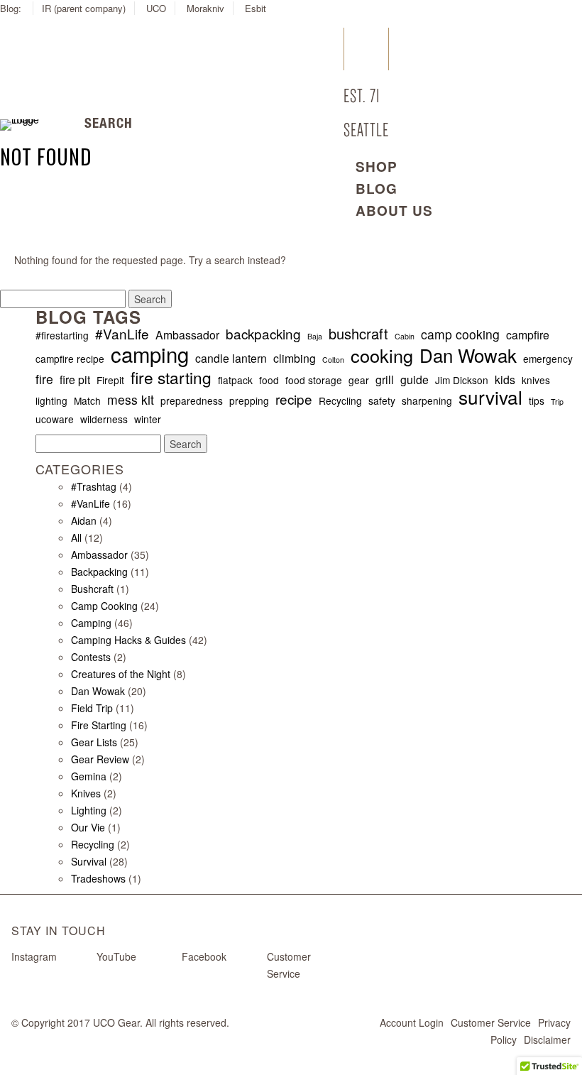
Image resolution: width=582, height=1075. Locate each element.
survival (490, 396)
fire (44, 379)
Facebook (204, 956)
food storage (313, 380)
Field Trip (92, 708)
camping (150, 353)
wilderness (104, 419)
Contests (91, 657)
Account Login (412, 1022)
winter (147, 419)
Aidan (84, 520)
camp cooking (460, 334)
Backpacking (99, 571)
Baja (314, 336)
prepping (249, 400)
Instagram (34, 956)
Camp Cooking (104, 606)
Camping (91, 623)
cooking (382, 355)
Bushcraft (92, 589)
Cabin (404, 336)
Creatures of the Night (120, 674)
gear (358, 380)
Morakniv (205, 8)
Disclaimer (547, 1039)
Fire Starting (98, 725)
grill (384, 379)
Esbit (255, 8)
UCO (156, 8)
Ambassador (187, 335)
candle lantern (231, 358)
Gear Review (100, 759)
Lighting (88, 810)
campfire (527, 335)
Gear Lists (94, 742)
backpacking (263, 333)
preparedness (191, 400)
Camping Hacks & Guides (128, 640)
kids (505, 379)
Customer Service (491, 1022)
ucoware (54, 419)
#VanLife (122, 333)
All (76, 537)
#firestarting (62, 335)
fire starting (171, 377)
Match (87, 400)
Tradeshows (98, 878)
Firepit (110, 380)
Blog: (12, 8)
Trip (557, 401)
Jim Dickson (461, 380)
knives (536, 380)
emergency (548, 358)
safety (381, 400)
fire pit (75, 379)
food (269, 380)
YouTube (116, 956)
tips (536, 400)
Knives (86, 793)
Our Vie (88, 827)
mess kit (130, 399)
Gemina (88, 776)
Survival (88, 861)
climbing (294, 358)
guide (414, 379)
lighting (51, 400)
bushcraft (358, 333)
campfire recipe (69, 358)
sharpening (427, 400)
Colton (333, 359)
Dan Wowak (468, 355)
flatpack (235, 380)
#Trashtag (93, 486)
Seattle (366, 130)
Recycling (340, 400)
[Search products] (72, 125)
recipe (293, 399)
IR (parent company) (84, 8)
